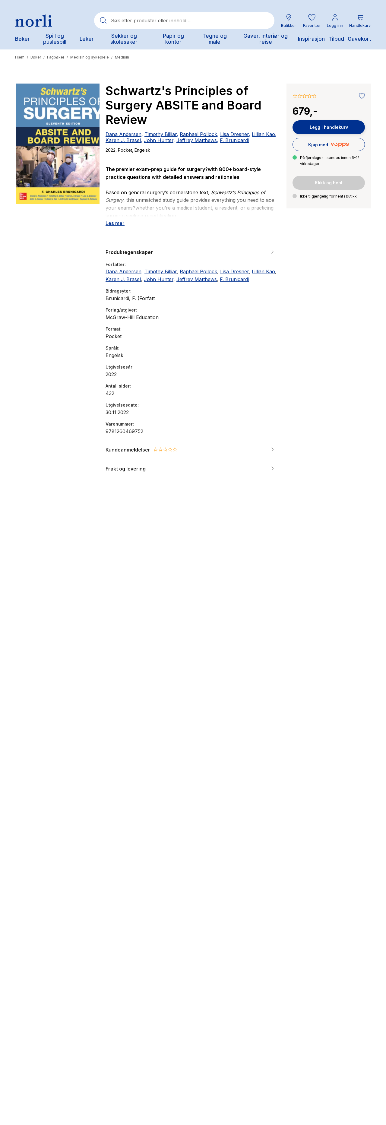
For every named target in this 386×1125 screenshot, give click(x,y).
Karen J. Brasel (123, 140)
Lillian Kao (263, 134)
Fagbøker (55, 57)
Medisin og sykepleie (89, 57)
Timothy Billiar (160, 134)
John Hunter (158, 140)
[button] (312, 20)
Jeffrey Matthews (196, 140)
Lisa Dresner (234, 134)
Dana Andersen (123, 134)
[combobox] (184, 20)
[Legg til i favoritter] (360, 96)
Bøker (35, 57)
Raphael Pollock (198, 134)
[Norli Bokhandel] (33, 20)
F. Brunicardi (234, 140)
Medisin (122, 57)
